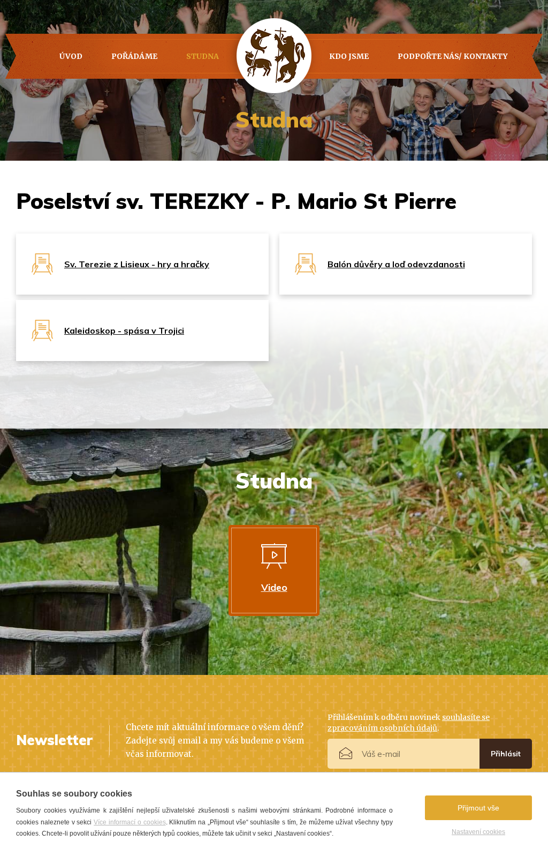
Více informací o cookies (129, 822)
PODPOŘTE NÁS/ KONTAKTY (453, 56)
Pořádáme (134, 56)
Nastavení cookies (478, 832)
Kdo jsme (349, 56)
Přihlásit (506, 754)
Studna (202, 56)
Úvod (70, 56)
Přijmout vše (478, 808)
